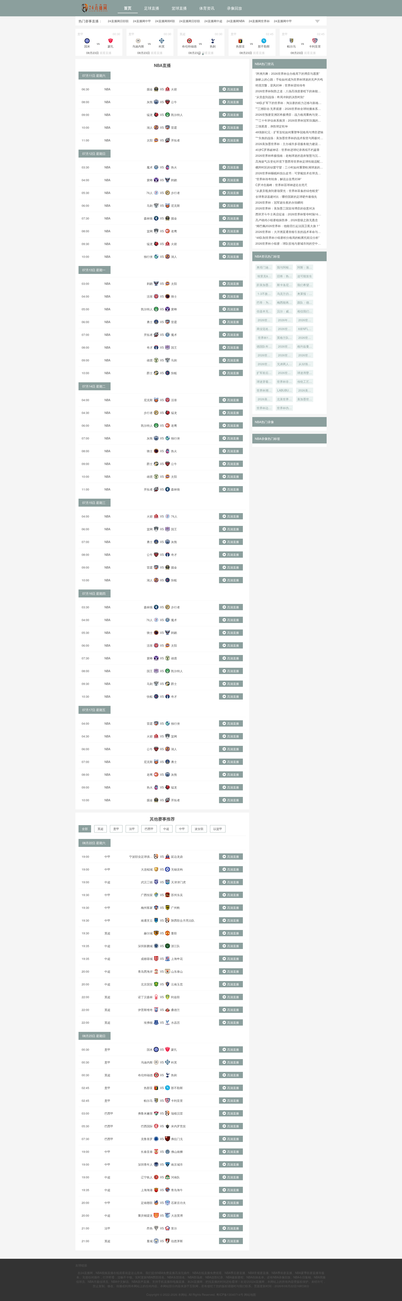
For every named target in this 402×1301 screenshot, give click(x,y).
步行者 (175, 193)
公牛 (174, 102)
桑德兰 (175, 1010)
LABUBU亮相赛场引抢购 (284, 390)
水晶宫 (175, 1022)
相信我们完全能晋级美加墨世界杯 (304, 311)
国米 (150, 1049)
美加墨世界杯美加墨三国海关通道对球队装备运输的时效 (304, 399)
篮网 (150, 231)
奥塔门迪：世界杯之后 (264, 267)
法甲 (132, 829)
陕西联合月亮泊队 (183, 920)
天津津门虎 (178, 882)
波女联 (199, 829)
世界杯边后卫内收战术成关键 (264, 408)
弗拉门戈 (177, 1139)
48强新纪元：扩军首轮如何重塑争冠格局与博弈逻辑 (289, 132)
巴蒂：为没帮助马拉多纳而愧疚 (264, 302)
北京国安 (147, 984)
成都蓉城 (147, 959)
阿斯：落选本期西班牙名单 (304, 267)
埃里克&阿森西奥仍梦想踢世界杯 (264, 276)
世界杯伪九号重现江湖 (284, 408)
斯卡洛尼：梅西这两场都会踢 (284, 285)
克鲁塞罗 (147, 1139)
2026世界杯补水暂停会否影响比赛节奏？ (264, 364)
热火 (174, 167)
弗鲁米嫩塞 (145, 1113)
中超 (166, 829)
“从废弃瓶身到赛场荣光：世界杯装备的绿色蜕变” (287, 191)
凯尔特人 (177, 115)
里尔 (174, 1228)
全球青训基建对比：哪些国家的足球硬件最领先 (286, 196)
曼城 (150, 1241)
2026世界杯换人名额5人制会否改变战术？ (304, 355)
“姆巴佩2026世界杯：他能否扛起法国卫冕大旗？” (287, 226)
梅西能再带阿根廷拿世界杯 (284, 302)
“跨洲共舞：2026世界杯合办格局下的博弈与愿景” (287, 73)
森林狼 (148, 218)
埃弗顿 (148, 1022)
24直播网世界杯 (259, 21)
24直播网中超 (213, 21)
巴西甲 (149, 829)
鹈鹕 (174, 180)
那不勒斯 (177, 1088)
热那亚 (148, 1088)
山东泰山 (177, 971)
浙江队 (175, 946)
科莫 (174, 1062)
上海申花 (177, 959)
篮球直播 (179, 8)
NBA (107, 89)
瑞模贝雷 (177, 1113)
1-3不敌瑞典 (264, 294)
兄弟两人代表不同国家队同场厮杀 (284, 364)
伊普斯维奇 (145, 1010)
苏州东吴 (177, 895)
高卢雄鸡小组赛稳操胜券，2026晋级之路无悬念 (286, 220)
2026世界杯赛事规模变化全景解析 (284, 373)
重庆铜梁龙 (145, 1215)
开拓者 (175, 140)
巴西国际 (147, 1126)
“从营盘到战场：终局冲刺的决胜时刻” (279, 97)
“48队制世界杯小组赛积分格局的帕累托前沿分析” (287, 237)
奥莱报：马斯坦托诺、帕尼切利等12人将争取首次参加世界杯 (304, 294)
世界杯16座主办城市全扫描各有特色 (264, 337)
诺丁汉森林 (145, 997)
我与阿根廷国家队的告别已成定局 (284, 267)
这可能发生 (304, 276)
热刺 (174, 1075)
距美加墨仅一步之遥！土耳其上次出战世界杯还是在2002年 (264, 285)
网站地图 (250, 1294)
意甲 (116, 829)
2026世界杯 (284, 355)
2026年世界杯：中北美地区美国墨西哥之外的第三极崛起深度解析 (284, 320)
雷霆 (174, 127)
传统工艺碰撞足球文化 (304, 381)
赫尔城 (148, 933)
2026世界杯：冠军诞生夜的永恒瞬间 (279, 202)
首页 (127, 8)
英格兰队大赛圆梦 (284, 337)
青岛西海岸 (145, 971)
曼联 (174, 933)
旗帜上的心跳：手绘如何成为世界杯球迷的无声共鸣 (289, 79)
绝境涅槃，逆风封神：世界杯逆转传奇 (280, 85)
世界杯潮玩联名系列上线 (264, 390)
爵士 (150, 373)
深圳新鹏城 (145, 946)
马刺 (150, 205)
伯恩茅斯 (177, 1241)
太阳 (150, 140)
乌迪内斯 (147, 1062)
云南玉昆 (177, 984)
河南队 (175, 1177)
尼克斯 (175, 205)
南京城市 (177, 1164)
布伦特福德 (145, 1075)
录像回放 (234, 8)
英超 (100, 829)
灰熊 (150, 102)
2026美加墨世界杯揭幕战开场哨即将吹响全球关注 (304, 390)
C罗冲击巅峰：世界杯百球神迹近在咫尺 (281, 185)
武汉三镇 (147, 882)
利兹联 (175, 997)
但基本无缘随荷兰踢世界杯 (264, 311)
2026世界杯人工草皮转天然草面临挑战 (284, 329)
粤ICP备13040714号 (229, 1294)
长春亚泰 (147, 1151)
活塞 (150, 296)
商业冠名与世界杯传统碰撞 (264, 329)
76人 (149, 193)
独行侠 (148, 256)
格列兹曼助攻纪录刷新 (304, 346)
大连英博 (177, 1215)
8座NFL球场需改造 (304, 329)
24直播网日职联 (118, 21)
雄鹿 (150, 360)
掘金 (150, 89)
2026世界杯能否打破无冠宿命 (304, 337)
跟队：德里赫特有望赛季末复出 (304, 302)
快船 (174, 373)
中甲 (182, 829)
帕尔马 (148, 1100)
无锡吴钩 (177, 869)
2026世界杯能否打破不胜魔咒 (284, 346)
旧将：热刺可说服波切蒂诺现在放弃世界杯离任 (284, 276)
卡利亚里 (177, 1100)
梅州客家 (147, 907)
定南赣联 (147, 1203)
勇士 (150, 322)
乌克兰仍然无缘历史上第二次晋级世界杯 (284, 294)
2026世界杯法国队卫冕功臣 (264, 355)
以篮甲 (217, 829)
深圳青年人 (145, 1164)
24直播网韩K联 (165, 21)
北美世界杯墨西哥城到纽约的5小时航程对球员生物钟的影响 (284, 399)
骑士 (174, 296)
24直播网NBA (236, 21)
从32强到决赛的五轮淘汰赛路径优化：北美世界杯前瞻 (304, 364)
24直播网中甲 (142, 21)
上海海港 (147, 1190)
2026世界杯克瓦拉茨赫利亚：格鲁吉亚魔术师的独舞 (264, 320)
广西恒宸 (147, 895)
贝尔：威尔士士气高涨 (284, 311)
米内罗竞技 (178, 1126)
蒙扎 (174, 1049)
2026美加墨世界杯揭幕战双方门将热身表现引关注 (264, 399)
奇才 (150, 347)
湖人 (150, 127)
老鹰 (174, 231)
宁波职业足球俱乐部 (141, 858)
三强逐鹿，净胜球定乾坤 (271, 126)
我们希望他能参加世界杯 (304, 285)
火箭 (174, 89)
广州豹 (175, 907)
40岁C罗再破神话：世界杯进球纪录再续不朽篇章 (287, 150)
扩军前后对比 (264, 373)
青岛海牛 (177, 1190)
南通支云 (147, 920)
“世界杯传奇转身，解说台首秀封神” (278, 179)
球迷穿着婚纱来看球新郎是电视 (264, 381)
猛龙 (150, 115)
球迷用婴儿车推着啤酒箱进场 (304, 373)
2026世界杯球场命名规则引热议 (304, 320)
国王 (174, 347)
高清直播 (233, 89)
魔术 (150, 167)
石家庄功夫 (178, 1203)
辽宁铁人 (147, 1177)
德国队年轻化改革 (264, 346)
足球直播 (151, 8)
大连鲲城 (147, 869)
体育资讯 (206, 8)
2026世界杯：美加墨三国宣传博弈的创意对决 (285, 208)
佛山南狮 (177, 1151)
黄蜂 (150, 180)
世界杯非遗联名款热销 (284, 381)
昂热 (150, 1228)
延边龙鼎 (177, 856)
